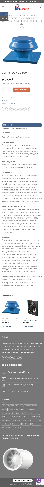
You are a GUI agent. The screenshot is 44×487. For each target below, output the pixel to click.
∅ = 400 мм (36, 424)
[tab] (22, 125)
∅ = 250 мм (16, 420)
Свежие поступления (17, 409)
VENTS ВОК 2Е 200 (9, 321)
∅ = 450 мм (6, 427)
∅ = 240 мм (6, 420)
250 (17, 406)
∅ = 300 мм (11, 104)
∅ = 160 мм (35, 413)
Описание (7, 125)
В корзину (21, 90)
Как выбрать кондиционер (20, 385)
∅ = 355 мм (26, 424)
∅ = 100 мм (31, 409)
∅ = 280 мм (27, 420)
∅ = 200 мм (16, 417)
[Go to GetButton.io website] (38, 484)
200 (12, 406)
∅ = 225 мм (26, 417)
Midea (4, 409)
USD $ (5, 14)
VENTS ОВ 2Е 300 (30, 321)
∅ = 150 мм (25, 413)
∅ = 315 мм (6, 424)
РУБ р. (5, 18)
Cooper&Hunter (31, 406)
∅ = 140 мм (16, 413)
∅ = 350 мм (16, 424)
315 (22, 406)
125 (3, 406)
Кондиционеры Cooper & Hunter (23, 378)
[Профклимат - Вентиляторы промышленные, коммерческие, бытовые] (22, 7)
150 (8, 406)
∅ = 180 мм (6, 417)
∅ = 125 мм (6, 413)
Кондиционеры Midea (18, 372)
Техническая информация (15, 128)
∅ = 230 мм (36, 417)
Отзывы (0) (8, 132)
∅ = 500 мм (17, 427)
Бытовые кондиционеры (20, 391)
